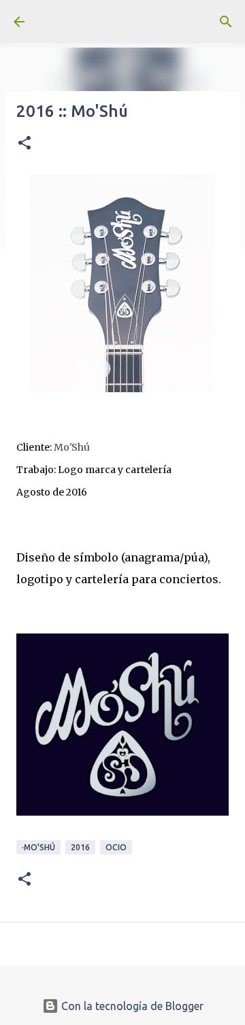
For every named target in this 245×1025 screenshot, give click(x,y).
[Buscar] (226, 21)
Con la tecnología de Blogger (131, 1006)
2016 (80, 847)
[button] (24, 144)
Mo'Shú (72, 447)
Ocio (116, 847)
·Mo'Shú (38, 847)
